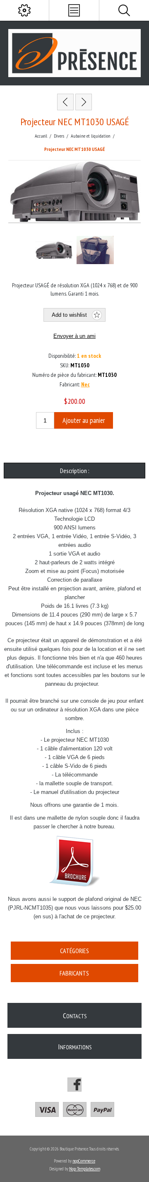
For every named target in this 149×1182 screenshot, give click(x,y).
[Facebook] (74, 1084)
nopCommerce (83, 1161)
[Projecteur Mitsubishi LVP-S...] (65, 102)
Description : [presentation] (74, 470)
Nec (85, 384)
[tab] (74, 470)
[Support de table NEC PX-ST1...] (83, 102)
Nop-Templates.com (84, 1169)
